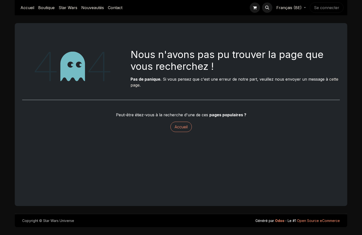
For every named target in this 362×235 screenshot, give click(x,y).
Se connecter (326, 7)
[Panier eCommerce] (255, 7)
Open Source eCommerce (318, 221)
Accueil (181, 127)
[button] (267, 7)
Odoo (280, 221)
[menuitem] (27, 8)
